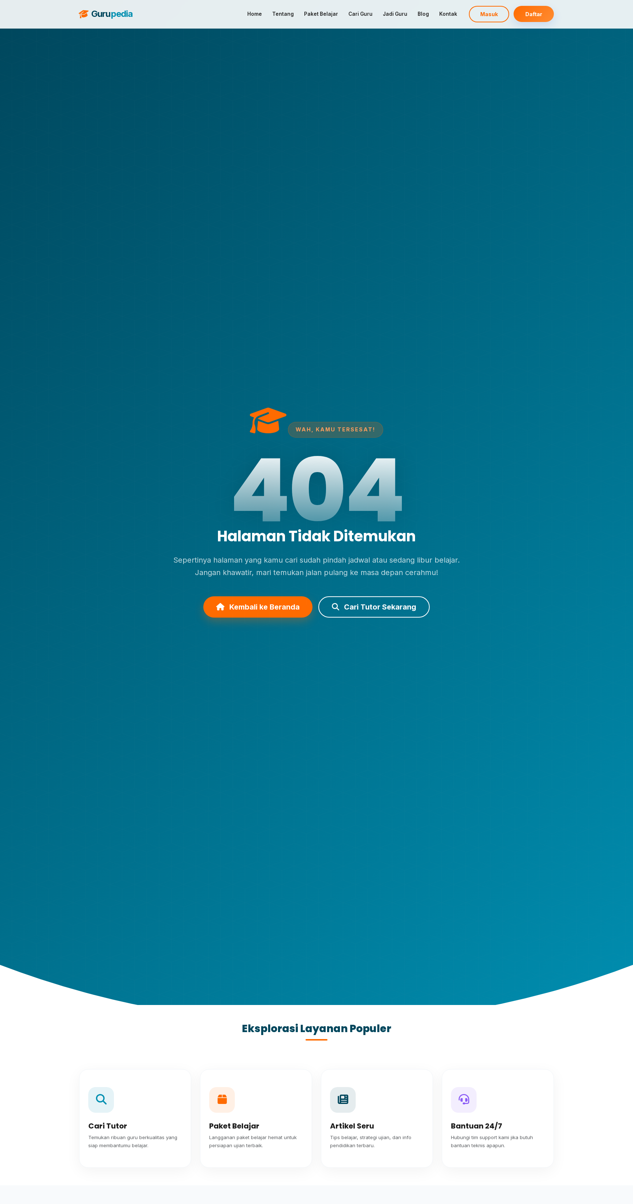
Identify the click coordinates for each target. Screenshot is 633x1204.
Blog (423, 14)
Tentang (283, 14)
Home (254, 14)
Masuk (489, 14)
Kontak (448, 14)
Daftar (533, 14)
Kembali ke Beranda (263, 607)
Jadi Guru (395, 14)
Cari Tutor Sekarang (379, 607)
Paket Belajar (321, 14)
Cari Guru (360, 14)
